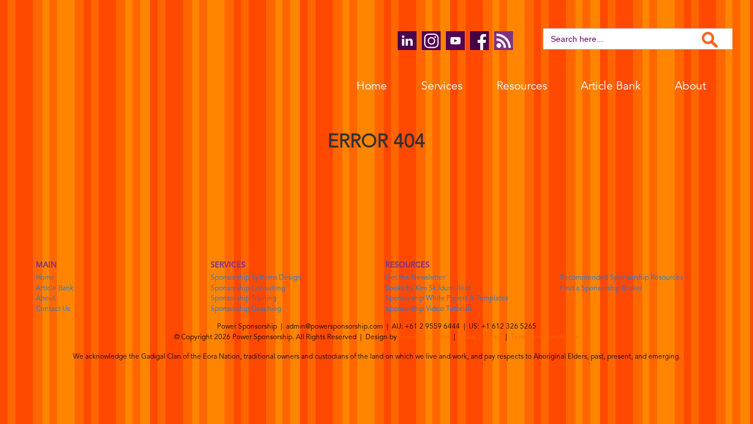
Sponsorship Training (243, 298)
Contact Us (53, 309)
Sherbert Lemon (424, 337)
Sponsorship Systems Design (256, 277)
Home (371, 86)
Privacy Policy (480, 337)
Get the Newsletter (415, 277)
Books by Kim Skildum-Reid (428, 288)
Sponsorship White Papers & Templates (446, 298)
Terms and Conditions (545, 337)
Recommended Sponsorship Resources (621, 277)
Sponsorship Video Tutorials (428, 309)
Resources (522, 86)
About (690, 86)
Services (441, 86)
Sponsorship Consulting (248, 288)
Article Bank (611, 86)
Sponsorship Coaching (246, 309)
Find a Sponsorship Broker (601, 288)
